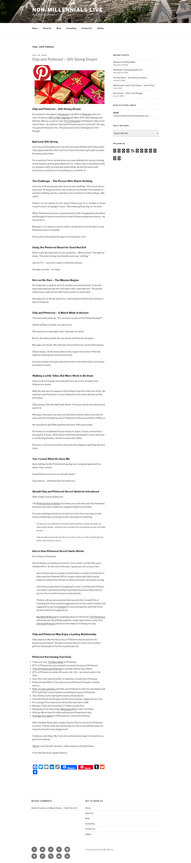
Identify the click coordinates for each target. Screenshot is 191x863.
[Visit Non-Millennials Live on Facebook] (114, 159)
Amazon (62, 606)
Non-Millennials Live (67, 10)
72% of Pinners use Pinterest (47, 668)
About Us (47, 28)
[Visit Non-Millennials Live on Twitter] (154, 151)
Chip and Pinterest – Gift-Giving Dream (64, 59)
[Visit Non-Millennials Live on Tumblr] (137, 151)
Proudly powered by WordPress (99, 849)
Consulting (71, 28)
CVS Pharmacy (97, 617)
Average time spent (42, 716)
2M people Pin (67, 709)
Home (34, 28)
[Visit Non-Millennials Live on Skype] (146, 151)
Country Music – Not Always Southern (130, 77)
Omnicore (63, 114)
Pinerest (86, 114)
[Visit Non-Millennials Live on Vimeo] (123, 151)
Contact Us (87, 28)
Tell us (35, 746)
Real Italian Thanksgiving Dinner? (128, 70)
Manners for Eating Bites (124, 62)
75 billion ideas (55, 662)
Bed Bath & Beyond (46, 617)
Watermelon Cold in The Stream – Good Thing (133, 85)
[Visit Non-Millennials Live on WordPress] (114, 151)
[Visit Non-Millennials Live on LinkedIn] (150, 151)
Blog (59, 28)
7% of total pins (72, 121)
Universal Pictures (45, 623)
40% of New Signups (59, 117)
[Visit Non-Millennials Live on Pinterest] (119, 159)
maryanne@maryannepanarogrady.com (131, 115)
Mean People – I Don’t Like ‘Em (63, 808)
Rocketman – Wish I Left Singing (127, 93)
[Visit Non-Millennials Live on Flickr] (127, 151)
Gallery (100, 28)
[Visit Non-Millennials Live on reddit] (141, 151)
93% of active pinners (43, 689)
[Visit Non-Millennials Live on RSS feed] (132, 151)
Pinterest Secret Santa (48, 503)
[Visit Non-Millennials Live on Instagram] (119, 151)
